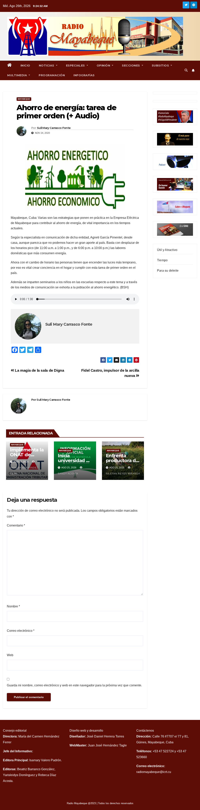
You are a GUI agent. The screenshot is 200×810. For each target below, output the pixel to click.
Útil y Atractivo (167, 250)
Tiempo (162, 260)
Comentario (16, 525)
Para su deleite (168, 270)
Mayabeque (24, 99)
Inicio (25, 65)
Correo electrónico (20, 630)
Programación (52, 75)
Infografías (84, 75)
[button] (186, 70)
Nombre (13, 606)
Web (10, 655)
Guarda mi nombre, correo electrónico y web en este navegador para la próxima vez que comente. (74, 685)
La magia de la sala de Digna (39, 370)
